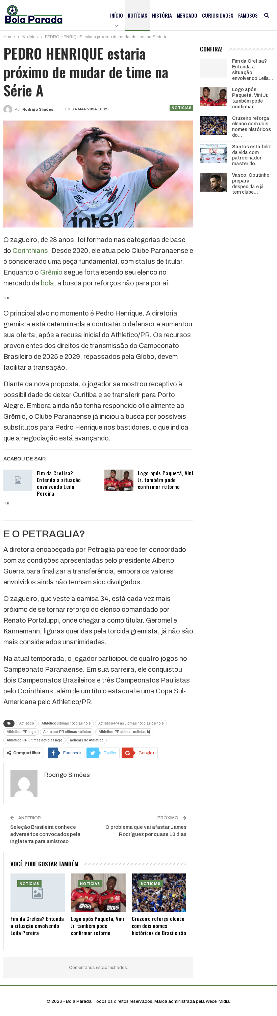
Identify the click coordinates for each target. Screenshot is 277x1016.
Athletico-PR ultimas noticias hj (124, 732)
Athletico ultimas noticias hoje (66, 723)
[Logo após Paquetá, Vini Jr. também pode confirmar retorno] (118, 480)
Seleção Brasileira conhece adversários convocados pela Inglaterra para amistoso (45, 834)
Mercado (187, 15)
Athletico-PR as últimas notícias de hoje (130, 723)
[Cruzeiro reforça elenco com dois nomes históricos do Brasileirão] (159, 892)
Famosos (248, 15)
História (162, 15)
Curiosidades (217, 15)
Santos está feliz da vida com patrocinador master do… (251, 155)
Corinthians (30, 250)
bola (47, 283)
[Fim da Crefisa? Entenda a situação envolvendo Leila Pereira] (17, 480)
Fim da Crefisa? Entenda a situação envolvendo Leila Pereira (59, 483)
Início (116, 15)
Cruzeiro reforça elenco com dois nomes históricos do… (251, 127)
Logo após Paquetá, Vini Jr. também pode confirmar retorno (165, 479)
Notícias (137, 15)
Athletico (26, 723)
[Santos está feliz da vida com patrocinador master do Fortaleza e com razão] (213, 153)
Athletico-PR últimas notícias (67, 732)
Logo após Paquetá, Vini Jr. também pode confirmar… (250, 98)
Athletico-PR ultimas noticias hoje (34, 740)
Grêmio (51, 272)
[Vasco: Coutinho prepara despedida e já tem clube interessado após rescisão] (213, 182)
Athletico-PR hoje (21, 732)
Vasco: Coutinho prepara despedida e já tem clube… (251, 184)
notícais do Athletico (86, 740)
